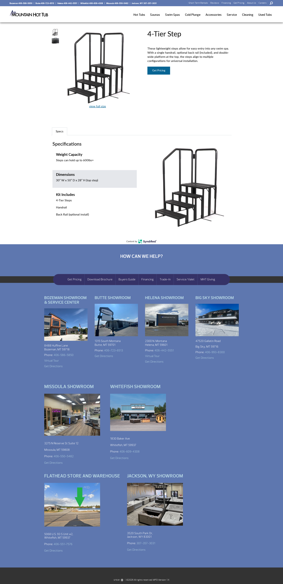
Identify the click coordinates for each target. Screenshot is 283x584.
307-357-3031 (145, 543)
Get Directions (53, 366)
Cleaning (247, 15)
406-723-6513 (113, 350)
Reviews (214, 2)
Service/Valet (186, 279)
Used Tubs (265, 15)
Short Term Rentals (198, 2)
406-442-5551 (164, 350)
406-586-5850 (64, 355)
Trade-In (165, 279)
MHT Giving (208, 279)
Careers (262, 2)
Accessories (213, 15)
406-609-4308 (130, 451)
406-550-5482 (64, 456)
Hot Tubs (139, 15)
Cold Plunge (192, 15)
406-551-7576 (63, 544)
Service (232, 15)
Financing (226, 2)
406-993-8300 (215, 352)
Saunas (155, 15)
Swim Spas (172, 15)
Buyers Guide (127, 279)
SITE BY (117, 580)
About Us (251, 2)
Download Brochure (99, 279)
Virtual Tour (51, 360)
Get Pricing (238, 2)
